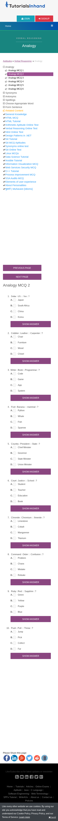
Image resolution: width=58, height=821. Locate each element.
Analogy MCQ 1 (16, 70)
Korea (21, 317)
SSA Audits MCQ (14, 178)
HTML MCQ (11, 117)
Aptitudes (7, 61)
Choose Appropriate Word (19, 103)
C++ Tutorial (12, 171)
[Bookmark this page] (44, 758)
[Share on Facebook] (7, 758)
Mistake (21, 569)
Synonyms (11, 93)
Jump (20, 632)
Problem (22, 558)
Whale (21, 416)
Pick (20, 637)
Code (20, 373)
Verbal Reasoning (23, 61)
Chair (20, 337)
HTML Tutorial (13, 121)
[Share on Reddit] (37, 758)
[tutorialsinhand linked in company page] (26, 778)
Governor (22, 453)
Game (21, 379)
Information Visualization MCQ (21, 164)
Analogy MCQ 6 (16, 89)
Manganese (23, 532)
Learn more (24, 817)
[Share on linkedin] (14, 758)
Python (21, 410)
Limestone (23, 521)
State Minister (24, 459)
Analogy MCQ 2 (16, 74)
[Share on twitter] (29, 758)
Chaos (21, 564)
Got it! (53, 817)
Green (21, 595)
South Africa (23, 305)
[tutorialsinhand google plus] (41, 778)
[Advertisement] (29, 224)
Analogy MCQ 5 (16, 85)
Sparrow (22, 428)
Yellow (21, 600)
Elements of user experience (20, 181)
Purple (21, 606)
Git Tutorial (11, 139)
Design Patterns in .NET (18, 135)
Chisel (21, 354)
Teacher (21, 490)
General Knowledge (16, 114)
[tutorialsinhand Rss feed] (17, 778)
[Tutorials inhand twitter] (36, 778)
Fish (20, 422)
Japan (21, 300)
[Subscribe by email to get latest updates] (22, 778)
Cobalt (21, 527)
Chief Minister (24, 447)
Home (8, 26)
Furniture (22, 342)
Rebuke (21, 575)
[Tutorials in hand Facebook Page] (31, 778)
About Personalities (15, 185)
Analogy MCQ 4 (16, 81)
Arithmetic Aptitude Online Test (21, 125)
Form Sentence (13, 107)
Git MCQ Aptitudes (15, 142)
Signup (45, 19)
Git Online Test (13, 149)
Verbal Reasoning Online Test (21, 128)
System (21, 391)
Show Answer (30, 324)
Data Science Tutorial (16, 157)
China (21, 311)
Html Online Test (14, 132)
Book (20, 501)
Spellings (10, 100)
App (20, 385)
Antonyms (10, 96)
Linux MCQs (12, 153)
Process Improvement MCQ (20, 174)
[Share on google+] (22, 758)
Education (23, 495)
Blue (20, 612)
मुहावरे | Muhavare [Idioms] (19, 189)
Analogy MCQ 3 (16, 78)
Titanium (22, 538)
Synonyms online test (16, 146)
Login (26, 19)
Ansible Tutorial (13, 160)
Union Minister (25, 464)
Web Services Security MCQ (20, 167)
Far (19, 649)
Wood (20, 348)
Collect (21, 643)
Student (21, 484)
